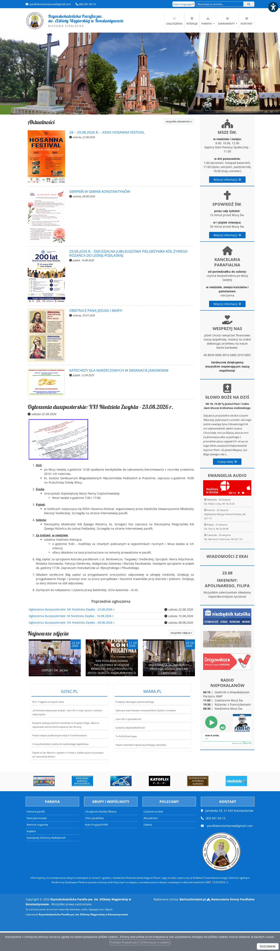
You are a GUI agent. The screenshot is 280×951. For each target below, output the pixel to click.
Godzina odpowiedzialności (130, 727)
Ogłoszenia (174, 23)
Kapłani (31, 831)
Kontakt (247, 23)
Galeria (147, 824)
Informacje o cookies (155, 942)
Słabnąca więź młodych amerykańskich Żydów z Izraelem (146, 710)
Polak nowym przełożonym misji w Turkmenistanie (59, 735)
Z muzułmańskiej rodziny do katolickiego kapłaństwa (60, 744)
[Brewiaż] (187, 781)
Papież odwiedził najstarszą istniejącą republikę (141, 744)
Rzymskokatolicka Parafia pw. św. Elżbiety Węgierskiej (75, 20)
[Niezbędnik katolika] (227, 616)
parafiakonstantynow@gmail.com (50, 4)
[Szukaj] (248, 4)
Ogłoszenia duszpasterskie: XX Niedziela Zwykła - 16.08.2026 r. (71, 616)
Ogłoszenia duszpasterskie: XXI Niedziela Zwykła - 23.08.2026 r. (100, 406)
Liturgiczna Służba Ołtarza (100, 811)
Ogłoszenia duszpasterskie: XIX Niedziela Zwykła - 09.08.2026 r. (72, 622)
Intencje (192, 23)
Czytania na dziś (153, 811)
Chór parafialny (94, 818)
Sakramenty (226, 23)
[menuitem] (174, 20)
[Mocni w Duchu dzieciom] (33, 781)
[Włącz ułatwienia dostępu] (273, 7)
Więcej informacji (226, 180)
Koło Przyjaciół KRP (96, 824)
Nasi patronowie (37, 818)
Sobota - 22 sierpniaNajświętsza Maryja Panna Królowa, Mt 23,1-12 (225, 514)
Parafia (206, 23)
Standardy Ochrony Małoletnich (46, 838)
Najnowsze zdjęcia (48, 633)
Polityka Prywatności (124, 942)
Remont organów (37, 824)
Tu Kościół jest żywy (126, 736)
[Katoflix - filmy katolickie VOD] (149, 781)
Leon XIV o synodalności (128, 719)
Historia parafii (36, 811)
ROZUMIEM (267, 946)
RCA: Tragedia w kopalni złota (48, 701)
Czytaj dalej (225, 462)
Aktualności (41, 122)
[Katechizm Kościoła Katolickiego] (72, 781)
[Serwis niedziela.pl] (225, 781)
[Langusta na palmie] (110, 781)
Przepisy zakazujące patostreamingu (135, 701)
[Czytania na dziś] (227, 639)
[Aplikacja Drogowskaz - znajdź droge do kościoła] (227, 661)
